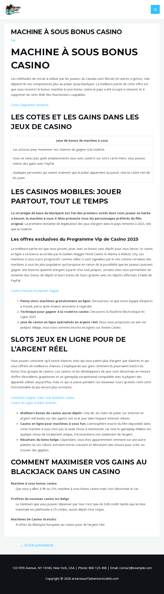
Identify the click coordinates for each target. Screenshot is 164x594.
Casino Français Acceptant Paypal (35, 290)
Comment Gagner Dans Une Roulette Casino (42, 397)
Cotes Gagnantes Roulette (29, 105)
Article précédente (36, 545)
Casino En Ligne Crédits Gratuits (34, 402)
